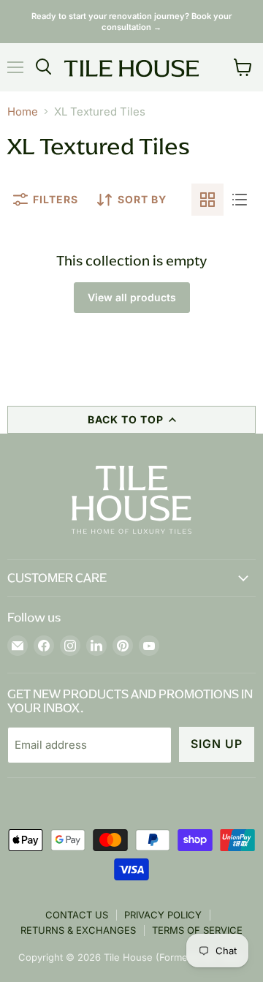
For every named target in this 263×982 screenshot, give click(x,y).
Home (22, 111)
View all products (132, 297)
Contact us (76, 915)
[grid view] (207, 200)
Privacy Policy (163, 915)
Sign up (217, 744)
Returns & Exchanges (78, 930)
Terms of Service (197, 930)
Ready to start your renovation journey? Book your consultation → (131, 21)
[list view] (240, 200)
